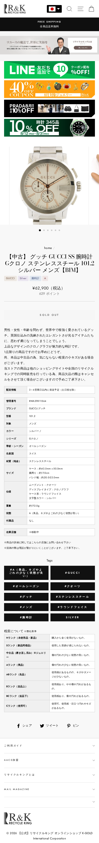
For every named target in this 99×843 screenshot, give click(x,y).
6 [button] (60, 231)
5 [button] (56, 231)
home (48, 248)
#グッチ (26, 597)
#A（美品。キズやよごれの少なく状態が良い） (26, 573)
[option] (49, 24)
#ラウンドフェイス (73, 607)
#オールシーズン (26, 586)
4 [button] (52, 231)
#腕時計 (26, 617)
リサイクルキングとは (19, 774)
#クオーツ (73, 586)
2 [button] (44, 231)
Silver (72, 617)
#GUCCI (72, 573)
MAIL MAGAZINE (17, 789)
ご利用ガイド (13, 745)
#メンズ (26, 607)
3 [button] (48, 231)
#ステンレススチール (72, 597)
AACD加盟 (11, 760)
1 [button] (40, 230)
